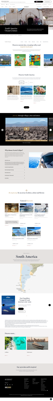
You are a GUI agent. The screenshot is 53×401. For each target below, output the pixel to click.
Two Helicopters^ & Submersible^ (9, 175)
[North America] (37, 343)
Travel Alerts (26, 384)
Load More (26, 107)
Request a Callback (35, 383)
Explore (6, 355)
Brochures (3, 4)
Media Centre (43, 384)
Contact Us (25, 380)
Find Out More (7, 178)
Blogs (33, 381)
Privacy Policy (43, 388)
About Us (42, 380)
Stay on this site (47, 1)
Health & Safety (26, 383)
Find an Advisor (26, 388)
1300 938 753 (33, 306)
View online (30, 310)
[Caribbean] (15, 343)
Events (8, 4)
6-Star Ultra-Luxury (7, 160)
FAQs (25, 382)
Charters (42, 382)
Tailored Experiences (7, 172)
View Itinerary (6, 225)
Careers (42, 383)
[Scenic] (26, 6)
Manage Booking (39, 4)
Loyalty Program (13, 4)
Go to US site (39, 1)
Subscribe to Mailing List (36, 382)
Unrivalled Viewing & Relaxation (9, 167)
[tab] (21, 82)
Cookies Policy (43, 389)
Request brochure (31, 313)
